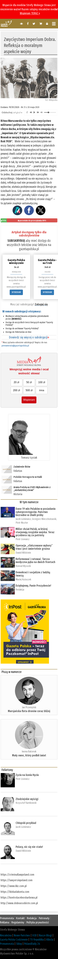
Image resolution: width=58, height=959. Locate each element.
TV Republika (37, 939)
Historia (18, 494)
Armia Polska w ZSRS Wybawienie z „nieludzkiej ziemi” (32, 489)
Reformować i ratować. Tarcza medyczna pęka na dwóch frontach (35, 560)
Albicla (49, 939)
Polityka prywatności (37, 922)
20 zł (16, 382)
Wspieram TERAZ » (30, 13)
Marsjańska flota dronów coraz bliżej (29, 711)
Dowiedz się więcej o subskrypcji (29, 337)
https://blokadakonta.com (15, 892)
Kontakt (20, 918)
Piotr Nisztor (22, 522)
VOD (34, 935)
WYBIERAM (16, 292)
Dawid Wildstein (23, 552)
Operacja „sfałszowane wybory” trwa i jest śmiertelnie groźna (34, 547)
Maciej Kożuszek (23, 579)
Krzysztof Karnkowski (26, 802)
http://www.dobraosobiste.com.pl (19, 903)
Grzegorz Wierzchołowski (44, 518)
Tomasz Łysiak (29, 457)
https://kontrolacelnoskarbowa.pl (19, 897)
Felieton (18, 471)
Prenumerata (7, 918)
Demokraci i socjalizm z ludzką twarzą (33, 574)
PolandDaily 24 (32, 944)
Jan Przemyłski (29, 707)
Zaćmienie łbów (22, 466)
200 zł (16, 390)
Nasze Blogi (45, 935)
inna (41, 390)
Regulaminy (17, 922)
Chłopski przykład (26, 823)
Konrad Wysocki (23, 566)
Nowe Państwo (22, 935)
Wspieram (29, 399)
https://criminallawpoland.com (17, 874)
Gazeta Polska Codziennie (14, 939)
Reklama (4, 922)
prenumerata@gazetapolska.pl (15, 345)
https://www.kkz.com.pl (14, 886)
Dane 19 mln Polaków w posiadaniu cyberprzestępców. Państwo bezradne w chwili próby (35, 512)
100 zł (41, 382)
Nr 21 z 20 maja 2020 (30, 107)
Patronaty (44, 918)
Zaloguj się (41, 304)
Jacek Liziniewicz (23, 518)
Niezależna (6, 935)
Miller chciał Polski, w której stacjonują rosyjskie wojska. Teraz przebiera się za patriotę (35, 532)
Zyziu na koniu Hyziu (27, 775)
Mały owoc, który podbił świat (29, 755)
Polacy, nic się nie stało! (29, 847)
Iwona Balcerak (29, 751)
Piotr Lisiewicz (22, 539)
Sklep (19, 944)
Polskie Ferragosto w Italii (28, 476)
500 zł (29, 390)
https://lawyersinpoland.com (17, 880)
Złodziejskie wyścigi (27, 799)
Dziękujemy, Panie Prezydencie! (33, 585)
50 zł (29, 382)
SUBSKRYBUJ (16, 240)
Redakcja (20, 589)
